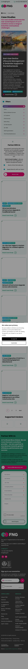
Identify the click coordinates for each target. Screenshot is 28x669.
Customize (14, 343)
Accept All (14, 339)
